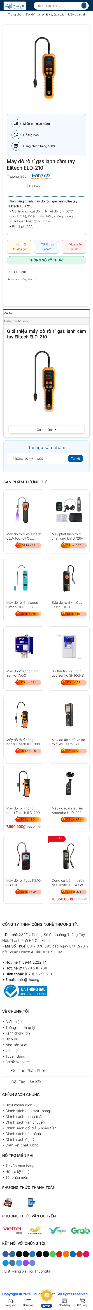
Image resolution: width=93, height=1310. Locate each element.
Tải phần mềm (17, 1177)
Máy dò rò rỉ (76, 14)
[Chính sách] (64, 1300)
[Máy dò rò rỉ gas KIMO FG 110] (23, 856)
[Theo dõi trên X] (26, 1254)
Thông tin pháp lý (20, 1027)
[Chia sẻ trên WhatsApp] (11, 289)
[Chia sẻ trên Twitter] (27, 289)
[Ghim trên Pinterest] (43, 289)
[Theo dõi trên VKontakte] (12, 1263)
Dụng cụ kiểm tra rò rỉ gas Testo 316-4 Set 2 (69, 882)
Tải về (75, 458)
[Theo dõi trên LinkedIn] (73, 1254)
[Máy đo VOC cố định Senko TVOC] (23, 646)
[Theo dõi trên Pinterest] (59, 1254)
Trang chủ (14, 14)
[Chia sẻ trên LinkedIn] (51, 289)
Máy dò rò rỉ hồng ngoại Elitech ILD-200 (23, 810)
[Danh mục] (28, 1300)
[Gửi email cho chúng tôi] (46, 1254)
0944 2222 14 (34, 962)
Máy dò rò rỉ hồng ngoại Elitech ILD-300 (23, 742)
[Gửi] (84, 5)
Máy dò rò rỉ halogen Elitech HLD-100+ (22, 604)
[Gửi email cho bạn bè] (35, 289)
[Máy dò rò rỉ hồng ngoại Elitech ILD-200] (23, 783)
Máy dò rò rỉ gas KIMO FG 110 (23, 882)
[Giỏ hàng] (82, 1300)
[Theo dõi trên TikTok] (19, 1254)
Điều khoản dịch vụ (21, 1105)
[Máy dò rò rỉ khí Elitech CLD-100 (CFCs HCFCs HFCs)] (23, 509)
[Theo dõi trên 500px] (5, 1263)
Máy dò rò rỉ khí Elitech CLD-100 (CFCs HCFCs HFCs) (23, 536)
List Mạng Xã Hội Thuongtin (27, 1271)
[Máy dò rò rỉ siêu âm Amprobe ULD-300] (69, 783)
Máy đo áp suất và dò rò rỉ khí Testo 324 (68, 742)
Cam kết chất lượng (22, 1145)
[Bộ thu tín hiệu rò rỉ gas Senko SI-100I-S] (69, 646)
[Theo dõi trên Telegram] (19, 1263)
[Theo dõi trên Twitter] (32, 1254)
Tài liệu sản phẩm (47, 246)
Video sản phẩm (75, 246)
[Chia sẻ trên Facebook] (19, 289)
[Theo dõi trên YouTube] (79, 1254)
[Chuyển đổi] (6, 1071)
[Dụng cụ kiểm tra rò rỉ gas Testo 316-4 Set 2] (69, 856)
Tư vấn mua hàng (20, 1165)
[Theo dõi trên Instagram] (12, 1254)
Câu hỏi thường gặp (20, 246)
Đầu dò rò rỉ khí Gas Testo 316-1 (67, 604)
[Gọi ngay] (10, 1300)
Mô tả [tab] (8, 313)
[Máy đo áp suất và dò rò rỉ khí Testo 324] (69, 715)
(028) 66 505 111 (39, 974)
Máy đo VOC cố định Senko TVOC (22, 673)
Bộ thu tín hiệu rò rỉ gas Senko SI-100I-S (68, 673)
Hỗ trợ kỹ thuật (18, 1171)
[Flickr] (86, 1254)
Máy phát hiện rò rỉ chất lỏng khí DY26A (67, 536)
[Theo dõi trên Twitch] (26, 1263)
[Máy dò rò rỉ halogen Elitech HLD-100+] (23, 578)
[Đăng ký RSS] (66, 1254)
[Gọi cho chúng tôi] (52, 1254)
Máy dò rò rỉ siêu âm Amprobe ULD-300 (67, 810)
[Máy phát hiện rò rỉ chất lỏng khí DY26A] (69, 509)
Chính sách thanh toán (24, 1116)
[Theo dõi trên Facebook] (5, 1254)
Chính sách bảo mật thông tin (30, 1111)
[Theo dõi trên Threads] (39, 1254)
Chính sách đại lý (20, 1139)
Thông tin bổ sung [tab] (16, 321)
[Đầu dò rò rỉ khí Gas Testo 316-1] (69, 578)
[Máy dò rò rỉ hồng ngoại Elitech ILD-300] (23, 715)
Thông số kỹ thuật (46, 260)
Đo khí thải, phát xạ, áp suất (45, 14)
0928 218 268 (35, 968)
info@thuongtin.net (34, 979)
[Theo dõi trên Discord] (32, 1263)
